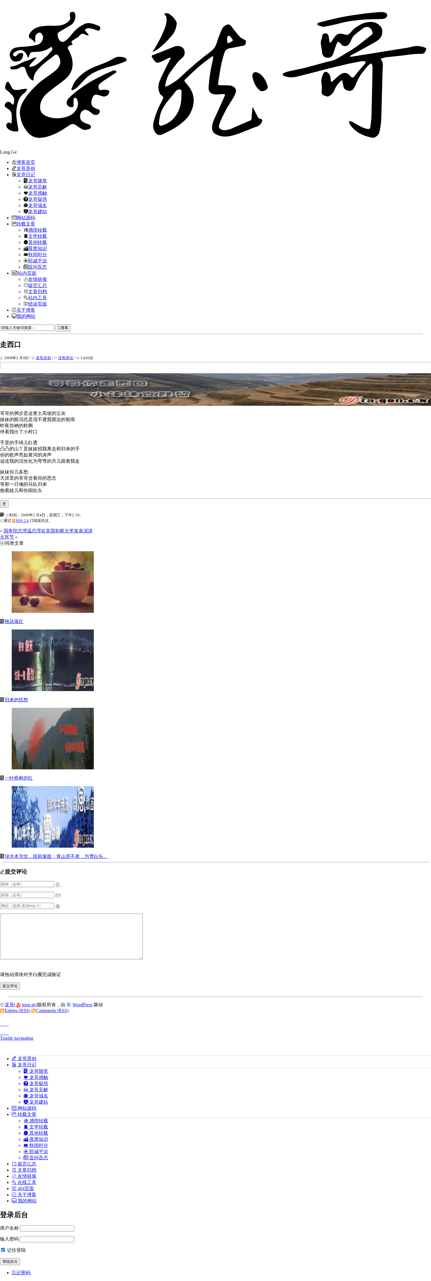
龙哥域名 (37, 205)
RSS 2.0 (22, 520)
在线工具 (26, 1182)
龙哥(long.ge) (21, 1004)
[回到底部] (215, 1031)
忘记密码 (21, 1272)
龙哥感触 (37, 193)
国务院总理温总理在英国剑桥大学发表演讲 (48, 530)
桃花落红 (14, 621)
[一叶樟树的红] (53, 767)
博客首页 (25, 162)
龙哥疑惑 (37, 199)
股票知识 (37, 248)
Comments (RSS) (52, 1010)
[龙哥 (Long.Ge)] (215, 74)
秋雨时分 (37, 254)
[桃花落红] (53, 611)
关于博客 (25, 310)
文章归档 (37, 291)
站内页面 (27, 273)
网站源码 (25, 217)
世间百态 (37, 266)
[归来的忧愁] (53, 689)
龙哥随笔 (37, 180)
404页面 (25, 1188)
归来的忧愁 (16, 699)
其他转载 (37, 242)
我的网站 (26, 316)
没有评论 (65, 358)
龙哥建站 (37, 211)
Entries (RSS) (17, 1010)
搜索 (64, 327)
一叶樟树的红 (19, 778)
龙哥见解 (37, 186)
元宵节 (7, 537)
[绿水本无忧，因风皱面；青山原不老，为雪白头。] (53, 846)
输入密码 (9, 1238)
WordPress (82, 1004)
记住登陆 (16, 1250)
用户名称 (9, 1228)
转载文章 (25, 223)
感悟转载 (37, 230)
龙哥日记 (25, 174)
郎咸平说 (37, 260)
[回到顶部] (215, 1022)
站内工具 (37, 297)
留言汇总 (37, 285)
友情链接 (37, 279)
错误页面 (37, 303)
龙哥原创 (25, 168)
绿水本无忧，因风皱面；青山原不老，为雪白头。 (56, 856)
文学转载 (37, 236)
